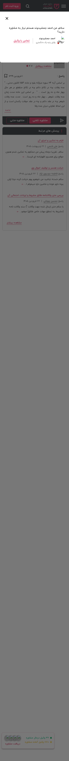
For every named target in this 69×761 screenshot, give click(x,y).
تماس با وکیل (22, 41)
